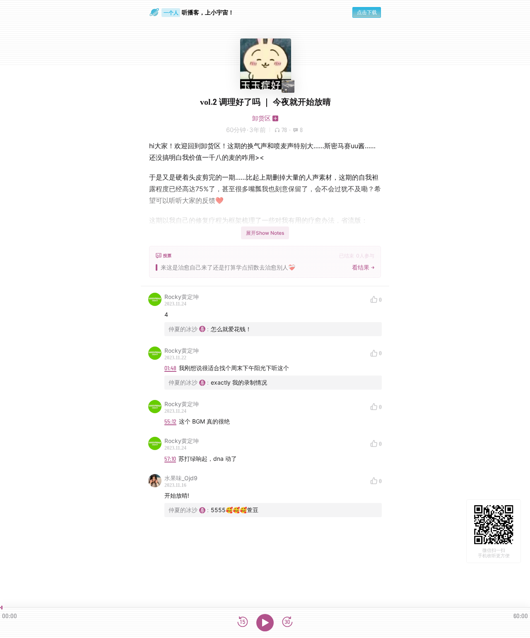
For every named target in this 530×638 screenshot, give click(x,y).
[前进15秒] (287, 622)
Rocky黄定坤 (181, 296)
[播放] (265, 622)
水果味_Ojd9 (181, 478)
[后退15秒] (242, 622)
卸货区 (261, 118)
